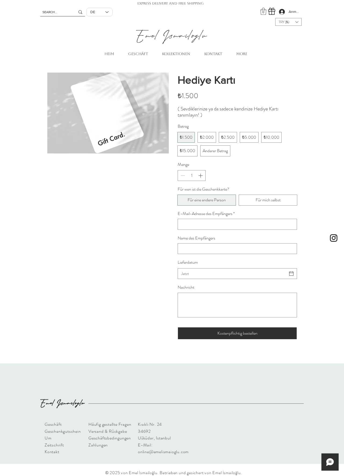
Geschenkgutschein (63, 431)
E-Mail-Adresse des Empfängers (206, 214)
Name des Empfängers (196, 238)
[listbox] (288, 22)
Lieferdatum (188, 262)
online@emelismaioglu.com (163, 452)
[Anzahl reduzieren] (182, 175)
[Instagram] (334, 238)
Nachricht (186, 287)
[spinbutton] (191, 175)
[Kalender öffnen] (291, 273)
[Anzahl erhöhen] (201, 175)
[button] (263, 11)
